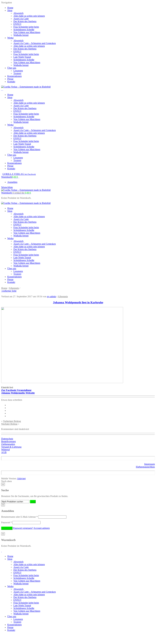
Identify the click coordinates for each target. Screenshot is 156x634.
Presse (10, 79)
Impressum (149, 464)
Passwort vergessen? (23, 528)
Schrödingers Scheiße (23, 29)
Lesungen (18, 70)
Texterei (17, 73)
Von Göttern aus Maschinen (26, 32)
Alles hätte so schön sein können (29, 16)
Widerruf (5, 449)
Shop (9, 10)
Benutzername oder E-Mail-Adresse (19, 517)
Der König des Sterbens (24, 21)
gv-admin (51, 296)
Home (10, 7)
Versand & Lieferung (11, 447)
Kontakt (11, 81)
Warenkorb (16, 192)
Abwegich (18, 13)
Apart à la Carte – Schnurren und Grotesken (34, 43)
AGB (4, 452)
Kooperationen (14, 76)
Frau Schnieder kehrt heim (26, 27)
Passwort (6, 522)
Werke (10, 37)
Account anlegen (41, 528)
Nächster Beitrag (9, 424)
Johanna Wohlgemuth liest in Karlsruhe (78, 302)
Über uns (11, 68)
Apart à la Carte (21, 18)
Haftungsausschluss (145, 467)
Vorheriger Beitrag (12, 421)
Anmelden (12, 182)
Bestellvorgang (8, 441)
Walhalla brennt (20, 35)
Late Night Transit (22, 57)
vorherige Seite (8, 291)
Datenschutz (7, 438)
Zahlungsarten (8, 444)
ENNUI (17, 24)
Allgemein (14, 288)
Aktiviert (21, 478)
